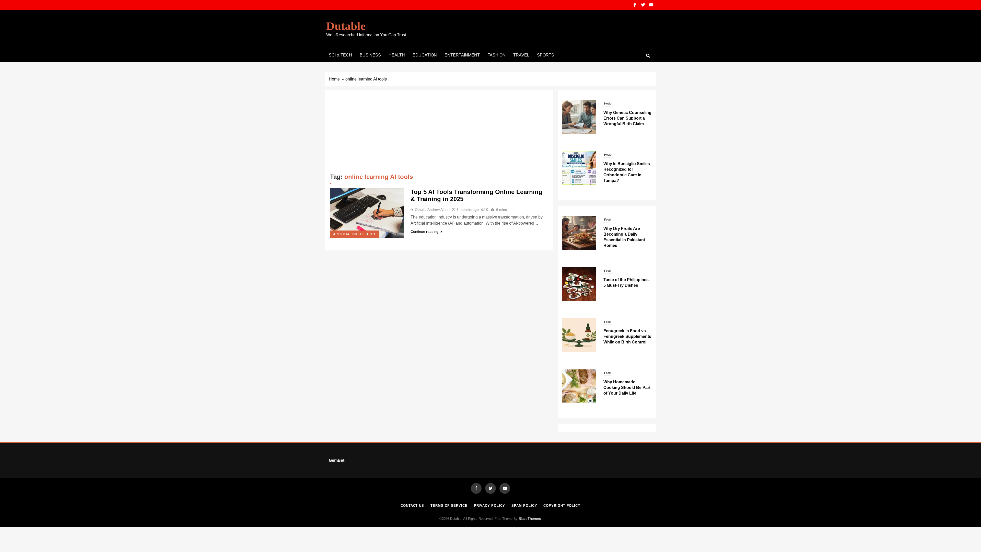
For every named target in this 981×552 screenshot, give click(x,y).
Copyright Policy (561, 506)
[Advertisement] (439, 133)
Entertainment (462, 55)
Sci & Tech (340, 55)
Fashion (496, 55)
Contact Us (412, 506)
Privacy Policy (489, 506)
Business (370, 55)
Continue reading (424, 231)
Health (397, 55)
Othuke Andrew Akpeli (432, 210)
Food (607, 219)
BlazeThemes (530, 518)
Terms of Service (449, 506)
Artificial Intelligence (354, 234)
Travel (521, 55)
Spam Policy (524, 506)
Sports (545, 55)
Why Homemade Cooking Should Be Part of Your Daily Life (626, 387)
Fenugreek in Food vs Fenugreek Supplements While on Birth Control (627, 336)
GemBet (336, 460)
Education (425, 55)
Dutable (346, 26)
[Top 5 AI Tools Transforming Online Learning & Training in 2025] (367, 213)
